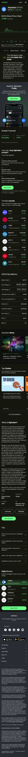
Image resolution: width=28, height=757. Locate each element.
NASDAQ (21, 511)
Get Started (9, 518)
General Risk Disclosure (6, 728)
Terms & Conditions (16, 728)
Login (20, 2)
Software (8, 511)
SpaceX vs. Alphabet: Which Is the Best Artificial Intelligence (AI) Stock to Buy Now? (12, 357)
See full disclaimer (19, 721)
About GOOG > (14, 50)
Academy (11, 192)
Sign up (2, 45)
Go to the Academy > (15, 414)
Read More (6, 408)
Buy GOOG (14, 98)
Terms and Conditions (11, 721)
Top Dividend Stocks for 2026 (11, 393)
